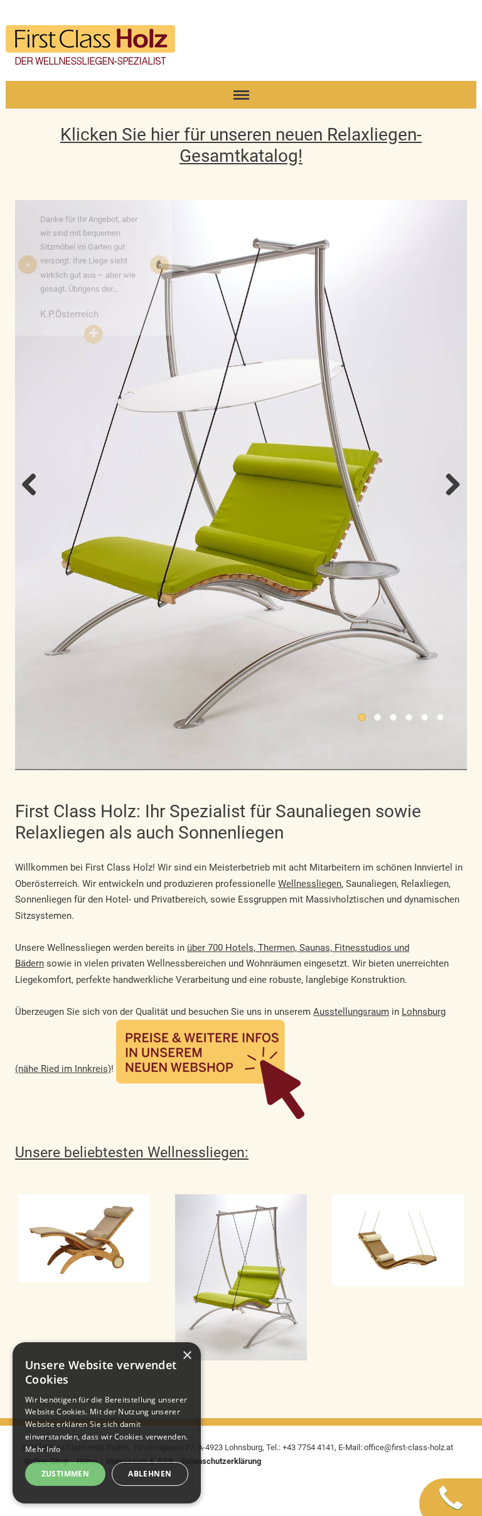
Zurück (33, 485)
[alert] (107, 1422)
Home (379, 33)
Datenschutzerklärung (221, 1461)
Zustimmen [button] (65, 1473)
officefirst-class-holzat (408, 1447)
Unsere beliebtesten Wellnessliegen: (132, 1152)
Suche (419, 33)
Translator (459, 33)
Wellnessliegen (309, 883)
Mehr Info (43, 1449)
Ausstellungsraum (351, 1011)
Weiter (448, 485)
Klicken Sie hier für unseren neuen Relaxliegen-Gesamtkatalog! (241, 145)
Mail (399, 33)
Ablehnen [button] (149, 1473)
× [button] (186, 1355)
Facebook (439, 33)
